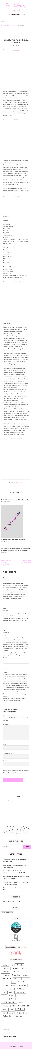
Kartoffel (5, 985)
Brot (12, 965)
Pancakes (5, 999)
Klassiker (22, 985)
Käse (4, 992)
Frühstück (16, 975)
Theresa (5, 578)
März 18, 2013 (5, 541)
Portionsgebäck (9, 1002)
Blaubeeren (5, 965)
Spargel (4, 1009)
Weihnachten (8, 1016)
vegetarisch (22, 1013)
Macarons (11, 995)
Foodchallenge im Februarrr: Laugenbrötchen (6, 563)
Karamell (21, 982)
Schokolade (23, 1005)
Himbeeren (17, 978)
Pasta (12, 999)
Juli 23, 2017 (4, 552)
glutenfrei (26, 975)
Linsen (4, 995)
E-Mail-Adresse (7, 753)
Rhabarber (5, 1006)
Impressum (6, 1033)
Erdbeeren (6, 972)
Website (5, 761)
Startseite (6, 1029)
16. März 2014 (6, 610)
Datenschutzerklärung (9, 1036)
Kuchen (7, 25)
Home (2, 25)
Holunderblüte (6, 982)
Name (4, 744)
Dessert (15, 968)
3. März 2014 (6, 580)
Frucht (6, 975)
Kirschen (13, 985)
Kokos (4, 989)
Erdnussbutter (17, 971)
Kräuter (11, 989)
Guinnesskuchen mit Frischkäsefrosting (13, 539)
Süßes (21, 482)
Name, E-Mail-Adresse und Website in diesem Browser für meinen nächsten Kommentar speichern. (16, 773)
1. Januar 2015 (6, 632)
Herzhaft (7, 978)
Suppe (11, 1009)
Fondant (26, 971)
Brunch (19, 965)
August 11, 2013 (5, 501)
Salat (13, 1006)
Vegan (11, 1013)
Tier (4, 1013)
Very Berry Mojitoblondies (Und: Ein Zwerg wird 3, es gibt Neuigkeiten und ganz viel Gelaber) (15, 549)
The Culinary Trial (16, 7)
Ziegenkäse (19, 1016)
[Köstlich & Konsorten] (16, 923)
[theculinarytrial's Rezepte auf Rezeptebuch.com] (16, 934)
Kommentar (6, 724)
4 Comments (20, 45)
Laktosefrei (21, 992)
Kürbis (11, 992)
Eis (23, 968)
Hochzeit (26, 978)
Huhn (14, 982)
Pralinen (21, 1002)
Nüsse (20, 995)
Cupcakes (5, 968)
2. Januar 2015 (6, 669)
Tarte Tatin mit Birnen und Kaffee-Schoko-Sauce (16, 500)
